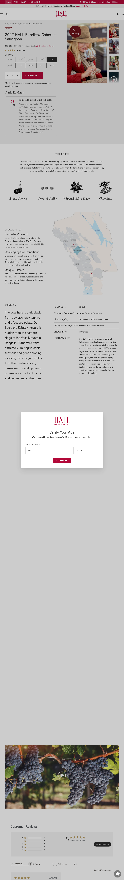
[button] (117, 873)
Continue (62, 460)
